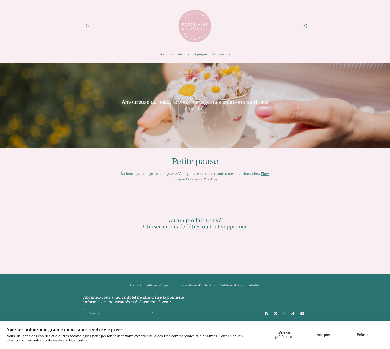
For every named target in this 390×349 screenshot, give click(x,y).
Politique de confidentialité (240, 285)
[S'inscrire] (151, 313)
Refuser (363, 335)
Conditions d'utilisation (198, 285)
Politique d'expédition (161, 285)
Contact (135, 285)
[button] (87, 26)
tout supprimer (228, 227)
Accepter (323, 335)
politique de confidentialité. (65, 340)
